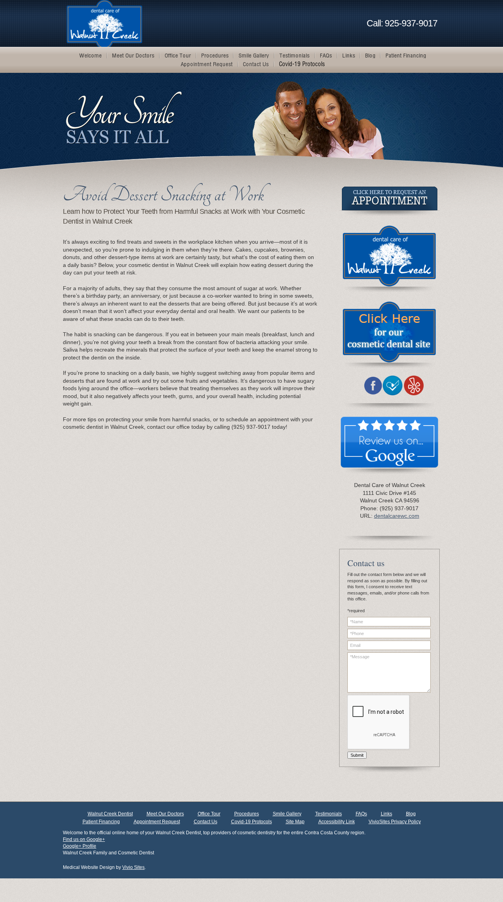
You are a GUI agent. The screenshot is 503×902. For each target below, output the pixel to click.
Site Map (295, 821)
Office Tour (209, 814)
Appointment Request (157, 821)
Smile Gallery (287, 814)
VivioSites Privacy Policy (395, 821)
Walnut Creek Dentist (110, 814)
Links (386, 814)
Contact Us (205, 821)
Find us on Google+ (84, 839)
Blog (411, 814)
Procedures (246, 814)
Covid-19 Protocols (251, 821)
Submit (357, 755)
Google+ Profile (79, 846)
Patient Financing (101, 821)
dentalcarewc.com (396, 516)
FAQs (361, 814)
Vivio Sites (133, 867)
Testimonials (328, 814)
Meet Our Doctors (165, 814)
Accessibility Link (336, 821)
